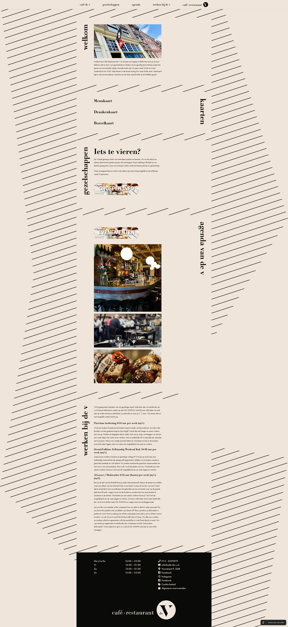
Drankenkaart (105, 112)
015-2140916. (129, 410)
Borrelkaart (104, 123)
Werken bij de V (161, 4)
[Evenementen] (116, 232)
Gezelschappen (111, 4)
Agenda (136, 4)
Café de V (85, 4)
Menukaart (103, 100)
